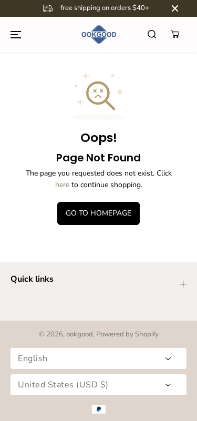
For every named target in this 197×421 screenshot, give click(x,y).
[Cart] (174, 34)
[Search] (151, 34)
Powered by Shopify (127, 334)
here (62, 185)
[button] (15, 34)
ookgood (79, 334)
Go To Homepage (98, 213)
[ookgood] (99, 34)
